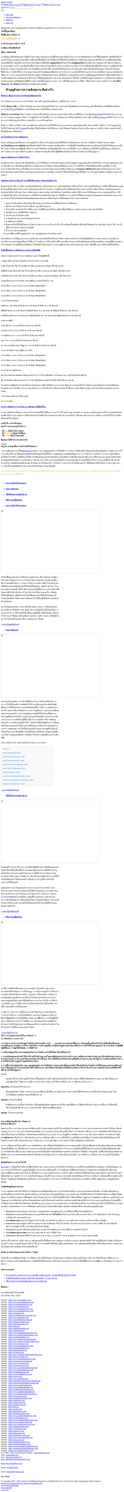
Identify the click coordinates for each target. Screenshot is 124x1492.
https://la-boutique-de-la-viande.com (22, 1315)
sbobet (23, 128)
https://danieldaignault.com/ (18, 1372)
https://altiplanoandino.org (18, 1324)
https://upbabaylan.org (16, 1403)
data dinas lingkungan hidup (13, 760)
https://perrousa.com (16, 1313)
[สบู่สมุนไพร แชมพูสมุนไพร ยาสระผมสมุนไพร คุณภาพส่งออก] (50, 697)
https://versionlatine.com (33, 1483)
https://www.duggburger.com (12, 1483)
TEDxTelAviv (13, 1407)
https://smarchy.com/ (16, 1431)
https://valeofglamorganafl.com (20, 1320)
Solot (76, 1481)
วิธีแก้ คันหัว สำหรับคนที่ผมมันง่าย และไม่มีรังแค (26, 1281)
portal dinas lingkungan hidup (14, 768)
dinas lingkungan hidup (12, 753)
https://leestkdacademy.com (18, 1322)
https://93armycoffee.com (18, 1357)
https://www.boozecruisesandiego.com (23, 1335)
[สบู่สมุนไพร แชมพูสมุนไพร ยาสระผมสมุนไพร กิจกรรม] (50, 984)
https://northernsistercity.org (19, 1442)
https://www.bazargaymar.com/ (20, 1422)
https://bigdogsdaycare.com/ (19, 1435)
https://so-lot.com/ (15, 1409)
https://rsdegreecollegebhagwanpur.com (23, 1383)
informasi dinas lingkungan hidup (15, 764)
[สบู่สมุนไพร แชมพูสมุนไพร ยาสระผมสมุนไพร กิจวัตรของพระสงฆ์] (50, 572)
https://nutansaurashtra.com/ (19, 1413)
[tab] (64, 483)
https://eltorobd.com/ (42, 1453)
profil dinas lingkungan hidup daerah (17, 776)
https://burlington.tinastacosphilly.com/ (15, 1459)
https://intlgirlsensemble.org (18, 1348)
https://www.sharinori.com (18, 1317)
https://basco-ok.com (16, 1440)
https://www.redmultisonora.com (20, 1346)
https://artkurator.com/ (16, 1433)
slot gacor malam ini (13, 1457)
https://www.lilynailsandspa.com (20, 1370)
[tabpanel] (62, 568)
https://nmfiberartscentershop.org (20, 1389)
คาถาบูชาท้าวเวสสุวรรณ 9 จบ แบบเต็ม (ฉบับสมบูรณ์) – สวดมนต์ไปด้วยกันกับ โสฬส (41, 1275)
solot (47, 28)
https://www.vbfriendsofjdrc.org (20, 1387)
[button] (21, 96)
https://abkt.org (14, 1326)
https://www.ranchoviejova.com (20, 1309)
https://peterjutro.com (16, 1400)
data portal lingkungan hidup (14, 784)
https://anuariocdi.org (16, 1331)
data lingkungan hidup (11, 772)
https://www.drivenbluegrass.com (21, 1302)
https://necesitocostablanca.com (20, 1304)
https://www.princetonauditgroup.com (22, 1368)
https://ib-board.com (16, 1352)
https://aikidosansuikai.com (18, 1328)
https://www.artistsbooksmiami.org (21, 1392)
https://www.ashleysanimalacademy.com (23, 1341)
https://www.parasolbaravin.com (20, 1311)
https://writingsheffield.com (18, 1337)
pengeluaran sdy (12, 1455)
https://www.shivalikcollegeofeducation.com (25, 1355)
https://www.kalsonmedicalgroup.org (22, 1394)
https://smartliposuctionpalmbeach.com (23, 1448)
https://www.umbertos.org (18, 1379)
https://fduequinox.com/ (17, 1411)
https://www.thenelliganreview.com (21, 1359)
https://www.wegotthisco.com (19, 1300)
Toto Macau (101, 117)
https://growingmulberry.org (11, 1463)
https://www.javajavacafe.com (19, 1385)
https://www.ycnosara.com (18, 1363)
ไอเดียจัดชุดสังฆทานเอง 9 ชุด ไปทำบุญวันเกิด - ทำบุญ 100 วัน (31, 1278)
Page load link (6, 1488)
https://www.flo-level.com (18, 1344)
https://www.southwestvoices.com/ (21, 1424)
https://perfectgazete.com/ (18, 1418)
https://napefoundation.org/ (18, 1427)
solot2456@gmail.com (15, 1472)
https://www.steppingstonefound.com (22, 1333)
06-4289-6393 (12, 1468)
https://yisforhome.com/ (17, 1429)
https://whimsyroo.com (17, 1405)
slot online (5, 1167)
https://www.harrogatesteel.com (20, 1437)
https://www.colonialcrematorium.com (23, 1446)
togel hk (6, 749)
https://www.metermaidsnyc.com (21, 1451)
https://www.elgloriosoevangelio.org (22, 1339)
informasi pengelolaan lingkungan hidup (18, 780)
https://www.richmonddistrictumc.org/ (22, 1420)
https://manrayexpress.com (18, 1365)
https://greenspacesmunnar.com (20, 1361)
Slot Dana (29, 451)
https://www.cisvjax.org (17, 1396)
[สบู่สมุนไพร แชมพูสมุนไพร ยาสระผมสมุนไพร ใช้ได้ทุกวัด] (50, 862)
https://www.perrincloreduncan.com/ (22, 1416)
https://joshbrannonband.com (19, 1444)
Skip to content (6, 2)
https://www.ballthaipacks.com (20, 1374)
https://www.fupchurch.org (18, 1307)
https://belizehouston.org (17, 1350)
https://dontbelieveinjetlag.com (20, 1398)
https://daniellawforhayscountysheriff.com (24, 1381)
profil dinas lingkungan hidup (14, 757)
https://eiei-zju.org (15, 1376)
